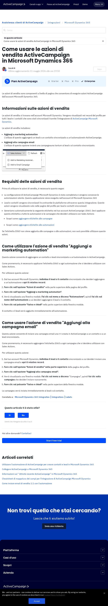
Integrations (58, 397)
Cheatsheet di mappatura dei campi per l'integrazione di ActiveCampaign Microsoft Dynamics (46, 478)
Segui (99, 69)
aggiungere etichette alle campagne (35, 218)
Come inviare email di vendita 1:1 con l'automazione (27, 483)
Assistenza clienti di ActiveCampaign (22, 22)
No (23, 415)
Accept (37, 601)
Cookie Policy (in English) (54, 595)
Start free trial (54, 440)
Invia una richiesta (54, 526)
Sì (10, 415)
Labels (69, 397)
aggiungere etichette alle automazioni (36, 225)
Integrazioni (54, 22)
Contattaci (26, 433)
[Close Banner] (104, 593)
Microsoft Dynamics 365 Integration (32, 397)
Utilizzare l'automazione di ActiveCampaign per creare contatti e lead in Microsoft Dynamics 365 (48, 464)
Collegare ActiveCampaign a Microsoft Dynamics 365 (27, 469)
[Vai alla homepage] (14, 4)
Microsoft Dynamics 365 (77, 22)
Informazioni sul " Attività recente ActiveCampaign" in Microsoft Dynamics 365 (39, 474)
